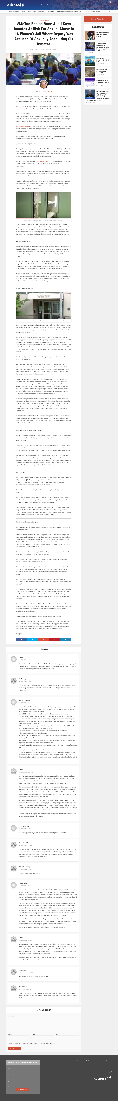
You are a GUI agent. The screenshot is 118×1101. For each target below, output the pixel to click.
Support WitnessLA (96, 11)
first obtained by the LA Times (45, 161)
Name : (10, 1068)
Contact (109, 1061)
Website (58, 1034)
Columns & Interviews (13, 11)
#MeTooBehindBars (44, 20)
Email (33, 1034)
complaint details (24, 126)
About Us (86, 11)
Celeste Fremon (45, 49)
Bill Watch (41, 11)
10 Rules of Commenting (93, 1061)
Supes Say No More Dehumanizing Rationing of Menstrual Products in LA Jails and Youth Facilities (102, 47)
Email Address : (12, 1082)
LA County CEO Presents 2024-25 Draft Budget (102, 60)
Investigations (32, 11)
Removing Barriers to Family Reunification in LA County (102, 34)
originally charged (21, 109)
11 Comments (53, 49)
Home (79, 1061)
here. (34, 144)
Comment (11, 1016)
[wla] (15, 4)
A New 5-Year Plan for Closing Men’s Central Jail (102, 82)
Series (24, 11)
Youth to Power (50, 11)
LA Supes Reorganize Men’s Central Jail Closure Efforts (102, 71)
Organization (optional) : (14, 1075)
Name (10, 1034)
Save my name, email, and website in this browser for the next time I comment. (32, 1043)
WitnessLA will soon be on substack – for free (69, 11)
